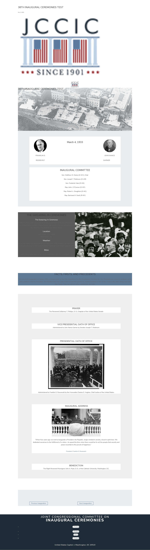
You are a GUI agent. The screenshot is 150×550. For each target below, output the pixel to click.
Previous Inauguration (38, 503)
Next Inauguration (85, 503)
